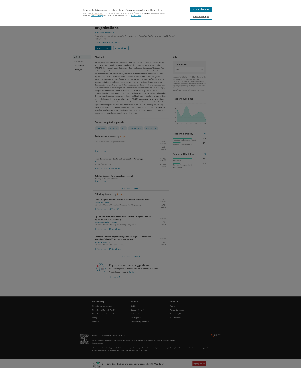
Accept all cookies (201, 9)
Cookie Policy (136, 16)
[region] (150, 13)
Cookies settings (201, 17)
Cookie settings (97, 16)
